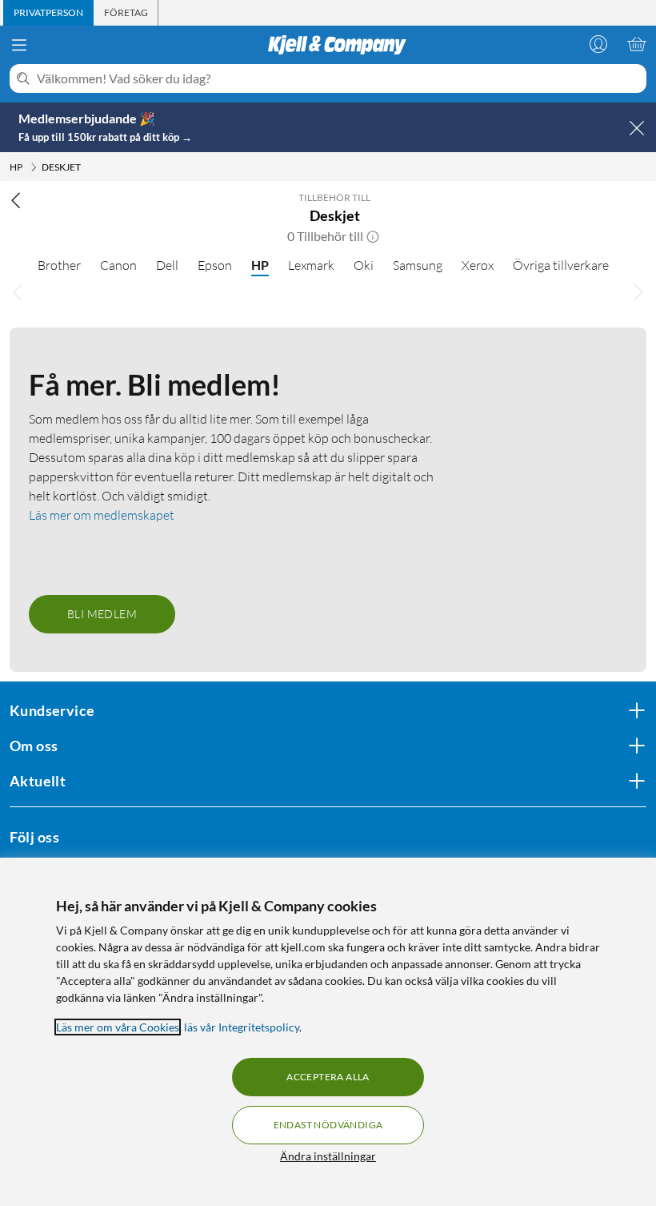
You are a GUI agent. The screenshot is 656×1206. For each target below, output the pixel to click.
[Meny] (19, 45)
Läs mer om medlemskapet (101, 515)
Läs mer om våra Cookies (117, 1027)
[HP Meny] (34, 167)
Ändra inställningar (328, 1156)
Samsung (417, 265)
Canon (118, 265)
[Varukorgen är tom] (637, 44)
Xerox (478, 265)
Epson (215, 265)
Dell (167, 265)
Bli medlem (102, 614)
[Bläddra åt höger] (638, 292)
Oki (364, 265)
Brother (59, 265)
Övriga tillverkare (561, 265)
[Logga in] (598, 44)
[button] (372, 236)
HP (260, 264)
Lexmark (311, 265)
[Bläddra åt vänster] (17, 292)
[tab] (48, 13)
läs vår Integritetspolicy (241, 1027)
